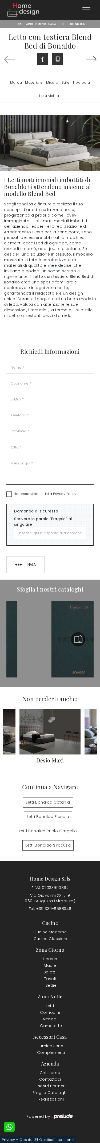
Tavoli (50, 978)
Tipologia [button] (81, 82)
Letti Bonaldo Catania (48, 802)
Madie (50, 965)
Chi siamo (50, 1072)
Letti (63, 24)
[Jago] (91, 59)
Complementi (51, 1052)
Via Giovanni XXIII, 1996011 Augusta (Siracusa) (50, 898)
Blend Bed (77, 24)
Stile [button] (66, 82)
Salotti (50, 972)
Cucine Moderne (50, 932)
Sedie (51, 985)
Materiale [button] (34, 82)
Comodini (50, 1012)
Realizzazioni (51, 1099)
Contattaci (50, 1079)
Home (19, 24)
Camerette (51, 1025)
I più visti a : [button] (50, 95)
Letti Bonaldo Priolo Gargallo (48, 831)
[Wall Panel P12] (9, 59)
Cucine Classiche (51, 938)
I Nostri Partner (50, 1086)
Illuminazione (50, 1046)
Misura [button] (52, 82)
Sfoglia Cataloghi (50, 1092)
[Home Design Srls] (23, 10)
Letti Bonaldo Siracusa (48, 845)
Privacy (8, 1139)
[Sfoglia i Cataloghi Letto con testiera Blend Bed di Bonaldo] (57, 59)
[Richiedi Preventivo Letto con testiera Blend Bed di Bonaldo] (42, 59)
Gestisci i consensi (56, 1139)
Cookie (26, 1139)
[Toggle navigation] (86, 10)
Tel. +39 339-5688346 (50, 908)
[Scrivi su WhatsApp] (9, 1127)
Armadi (50, 1019)
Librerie (50, 958)
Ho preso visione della (45, 493)
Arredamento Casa (41, 24)
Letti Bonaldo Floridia (48, 816)
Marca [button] (16, 82)
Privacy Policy (65, 493)
